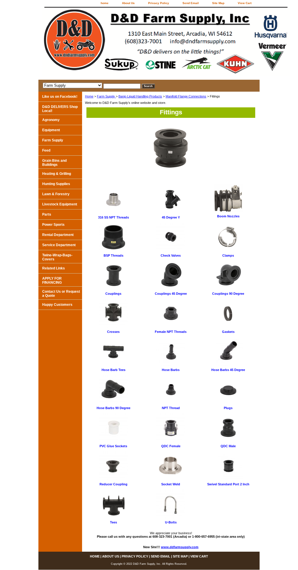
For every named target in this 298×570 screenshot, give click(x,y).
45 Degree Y (171, 217)
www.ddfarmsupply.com (179, 547)
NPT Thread (171, 408)
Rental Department (58, 235)
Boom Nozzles (228, 216)
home (105, 3)
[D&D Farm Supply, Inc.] (111, 43)
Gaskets (228, 331)
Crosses (113, 331)
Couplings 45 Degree (171, 293)
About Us (128, 3)
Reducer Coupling (113, 484)
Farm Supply (106, 96)
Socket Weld (170, 484)
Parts (46, 214)
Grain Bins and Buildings (54, 163)
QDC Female (170, 446)
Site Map (218, 3)
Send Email (190, 3)
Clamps (228, 255)
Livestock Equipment (59, 204)
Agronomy (51, 120)
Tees (113, 522)
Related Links (53, 268)
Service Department (59, 245)
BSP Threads (113, 255)
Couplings (113, 293)
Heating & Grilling (56, 174)
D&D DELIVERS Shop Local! (60, 109)
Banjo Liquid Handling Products (140, 96)
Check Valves (171, 255)
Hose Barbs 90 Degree (113, 408)
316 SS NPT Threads (113, 217)
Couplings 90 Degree (228, 293)
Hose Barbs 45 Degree (228, 370)
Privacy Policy (158, 3)
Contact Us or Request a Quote (61, 294)
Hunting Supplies (56, 184)
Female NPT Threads (171, 331)
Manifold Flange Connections (186, 96)
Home (89, 96)
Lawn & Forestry (56, 194)
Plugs (228, 408)
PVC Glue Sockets (113, 446)
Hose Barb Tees (113, 370)
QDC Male (228, 446)
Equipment (51, 130)
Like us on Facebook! (59, 97)
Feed (46, 150)
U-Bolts (171, 522)
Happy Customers (57, 305)
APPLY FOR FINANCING (52, 280)
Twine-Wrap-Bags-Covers (57, 257)
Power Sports (53, 225)
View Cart (244, 3)
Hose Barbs (171, 370)
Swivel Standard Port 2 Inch (228, 484)
